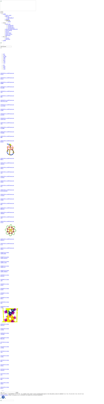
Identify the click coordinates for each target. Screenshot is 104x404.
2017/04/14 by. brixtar (4, 342)
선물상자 (2, 213)
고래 (1, 280)
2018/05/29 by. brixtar (4, 301)
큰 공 (1, 244)
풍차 (1, 361)
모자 (1, 374)
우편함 (1, 200)
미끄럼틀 (2, 128)
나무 (1, 217)
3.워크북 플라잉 (11, 27)
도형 (4, 55)
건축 (4, 61)
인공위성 (2, 177)
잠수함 (1, 289)
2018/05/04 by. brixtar (4, 337)
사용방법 (7, 19)
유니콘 (1, 294)
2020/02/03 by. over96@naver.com (7, 73)
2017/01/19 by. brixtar (4, 373)
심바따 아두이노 (8, 34)
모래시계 (2, 325)
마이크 (1, 74)
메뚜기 (1, 298)
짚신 (1, 186)
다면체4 (2, 329)
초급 (4, 66)
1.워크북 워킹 (10, 25)
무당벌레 (2, 132)
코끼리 (1, 285)
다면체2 (2, 347)
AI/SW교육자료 (8, 30)
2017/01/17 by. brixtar (4, 378)
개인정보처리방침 (4, 395)
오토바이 (2, 164)
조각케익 (2, 114)
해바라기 (2, 240)
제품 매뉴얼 (7, 35)
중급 (4, 67)
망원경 (1, 182)
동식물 (4, 56)
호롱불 (1, 83)
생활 (4, 57)
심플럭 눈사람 (3, 262)
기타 (4, 62)
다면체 (1, 356)
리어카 (1, 222)
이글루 (1, 110)
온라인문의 (7, 39)
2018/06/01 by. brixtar (4, 274)
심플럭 (4, 14)
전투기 (1, 168)
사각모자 (2, 195)
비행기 (1, 383)
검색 (17, 392)
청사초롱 (2, 87)
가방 (1, 123)
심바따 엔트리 (8, 32)
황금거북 (2, 338)
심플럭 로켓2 (3, 253)
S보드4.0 (7, 31)
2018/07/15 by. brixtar (4, 252)
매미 (1, 204)
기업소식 (7, 38)
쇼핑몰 (4, 40)
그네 (1, 173)
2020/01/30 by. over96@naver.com (7, 122)
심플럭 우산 (3, 267)
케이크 (1, 78)
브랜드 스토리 (8, 15)
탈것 (4, 60)
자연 (4, 59)
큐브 (1, 303)
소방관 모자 (3, 119)
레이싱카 (2, 276)
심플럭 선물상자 (3, 271)
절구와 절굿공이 (3, 191)
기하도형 (2, 334)
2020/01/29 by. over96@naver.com (7, 203)
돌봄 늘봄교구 (11, 17)
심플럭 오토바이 (3, 258)
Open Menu (1, 12)
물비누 (1, 159)
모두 (4, 54)
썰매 (1, 96)
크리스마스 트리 (3, 101)
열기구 (1, 388)
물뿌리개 (2, 208)
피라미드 (2, 370)
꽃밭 (1, 137)
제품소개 (7, 16)
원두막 (1, 365)
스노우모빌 (2, 105)
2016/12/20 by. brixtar (4, 382)
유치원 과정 (7, 24)
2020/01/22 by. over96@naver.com (7, 247)
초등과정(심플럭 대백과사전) (11, 29)
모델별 (9, 21)
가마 (1, 92)
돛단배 (1, 141)
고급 (4, 68)
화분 (1, 379)
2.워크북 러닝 (10, 26)
